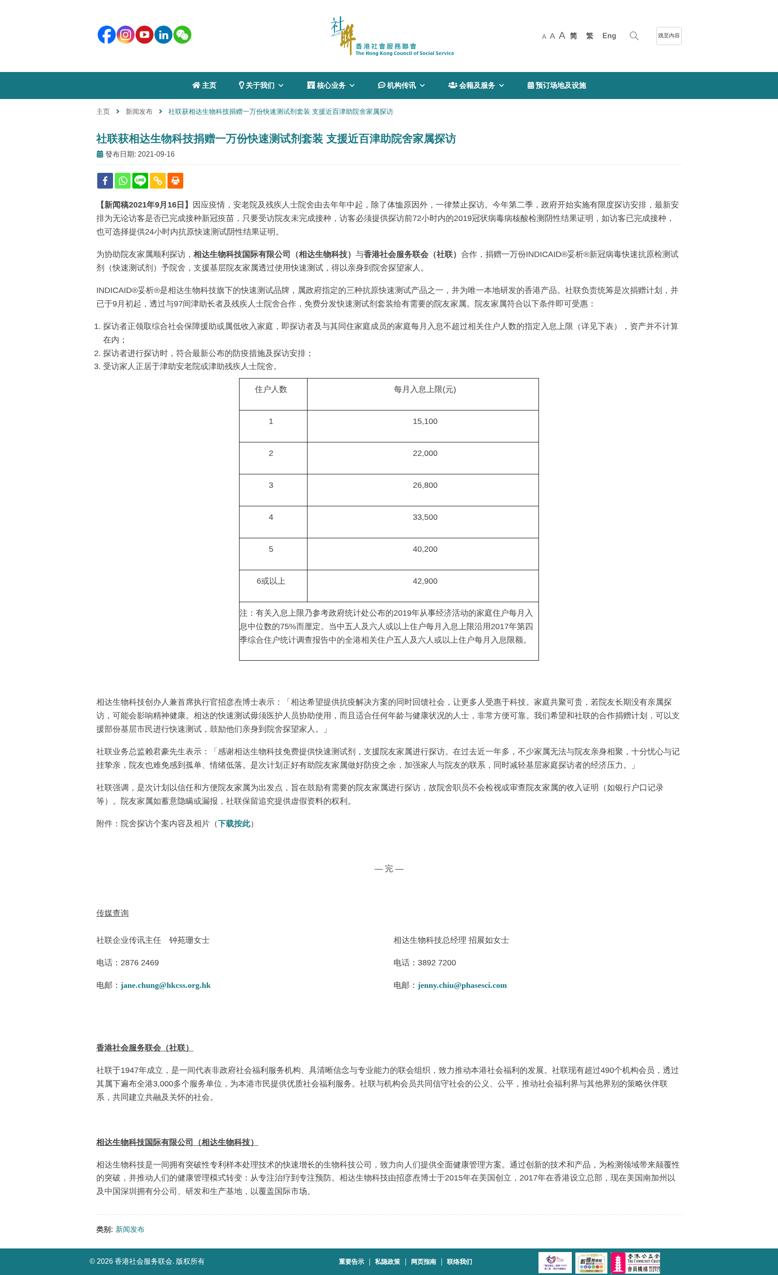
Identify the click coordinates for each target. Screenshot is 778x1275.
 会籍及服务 (471, 85)
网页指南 (423, 1261)
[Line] (140, 181)
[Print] (175, 181)
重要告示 (351, 1261)
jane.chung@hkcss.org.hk (166, 985)
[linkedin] (162, 34)
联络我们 (459, 1261)
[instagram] (125, 34)
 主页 (204, 85)
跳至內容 (669, 35)
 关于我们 (257, 85)
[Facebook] (105, 181)
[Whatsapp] (123, 181)
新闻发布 (139, 111)
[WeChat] (181, 34)
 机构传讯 (397, 85)
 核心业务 (326, 85)
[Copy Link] (158, 181)
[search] (634, 36)
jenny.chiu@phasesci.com (462, 985)
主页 (103, 111)
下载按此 (234, 823)
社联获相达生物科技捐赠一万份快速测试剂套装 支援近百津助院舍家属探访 (276, 138)
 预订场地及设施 (557, 85)
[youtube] (144, 34)
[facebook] (106, 34)
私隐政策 (387, 1261)
